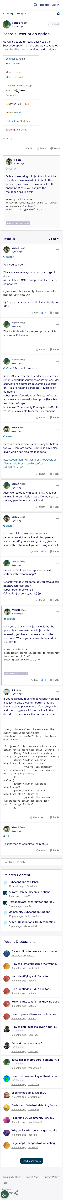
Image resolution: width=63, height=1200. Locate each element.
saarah (16, 22)
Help (4, 1182)
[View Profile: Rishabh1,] (6, 1145)
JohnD (27, 906)
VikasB (17, 159)
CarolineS (32, 886)
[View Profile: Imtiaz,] (6, 953)
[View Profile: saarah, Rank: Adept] (7, 24)
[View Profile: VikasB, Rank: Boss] (6, 249)
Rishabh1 (33, 1147)
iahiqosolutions (33, 916)
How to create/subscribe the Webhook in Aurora (35, 964)
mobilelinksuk (35, 1122)
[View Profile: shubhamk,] (6, 966)
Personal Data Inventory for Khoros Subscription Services (30, 902)
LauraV (26, 896)
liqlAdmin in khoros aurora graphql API (35, 1059)
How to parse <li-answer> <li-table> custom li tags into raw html (33, 1014)
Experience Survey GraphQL (28, 1092)
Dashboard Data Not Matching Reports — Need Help (35, 1105)
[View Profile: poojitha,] (6, 1133)
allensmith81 (30, 926)
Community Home (11, 1177)
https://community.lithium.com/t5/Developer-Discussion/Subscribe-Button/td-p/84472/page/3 (30, 463)
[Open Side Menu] (4, 4)
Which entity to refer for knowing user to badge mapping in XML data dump (34, 1001)
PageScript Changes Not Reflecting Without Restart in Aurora (33, 1143)
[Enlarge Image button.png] (21, 95)
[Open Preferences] (5, 1194)
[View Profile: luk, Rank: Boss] (6, 691)
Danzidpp (33, 1109)
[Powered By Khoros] (31, 1192)
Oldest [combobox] (54, 238)
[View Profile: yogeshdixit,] (6, 1062)
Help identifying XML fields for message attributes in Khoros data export (32, 976)
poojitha (32, 1134)
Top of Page (32, 1177)
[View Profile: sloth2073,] (6, 1078)
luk (13, 689)
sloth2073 (33, 1084)
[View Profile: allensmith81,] (6, 1095)
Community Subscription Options (29, 911)
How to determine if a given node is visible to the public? (33, 1027)
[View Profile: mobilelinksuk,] (6, 1120)
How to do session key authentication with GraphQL (34, 1076)
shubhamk (33, 968)
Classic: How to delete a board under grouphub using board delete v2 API (34, 951)
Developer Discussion (16, 13)
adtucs (32, 980)
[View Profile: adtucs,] (6, 978)
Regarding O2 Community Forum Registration (31, 1118)
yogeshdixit (34, 1067)
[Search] (36, 5)
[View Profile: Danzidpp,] (6, 1107)
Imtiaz (30, 955)
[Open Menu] (58, 13)
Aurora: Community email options (29, 892)
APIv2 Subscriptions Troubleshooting (32, 922)
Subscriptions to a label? (24, 882)
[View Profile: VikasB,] (9, 161)
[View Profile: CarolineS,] (6, 1029)
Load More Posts (31, 1161)
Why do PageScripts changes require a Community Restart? (35, 1130)
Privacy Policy (51, 1177)
